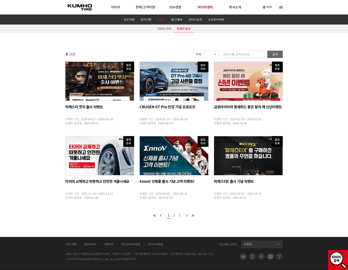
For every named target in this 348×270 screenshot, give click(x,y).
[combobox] (205, 54)
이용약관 (108, 244)
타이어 (115, 7)
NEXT (187, 215)
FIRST (155, 215)
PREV (161, 215)
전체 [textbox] (198, 54)
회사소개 (235, 7)
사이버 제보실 (155, 244)
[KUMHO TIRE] (82, 7)
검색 (275, 54)
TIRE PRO (71, 244)
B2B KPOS (90, 244)
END (193, 215)
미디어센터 (205, 7)
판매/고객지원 (145, 7)
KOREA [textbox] (248, 244)
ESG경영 (175, 7)
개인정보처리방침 (130, 244)
